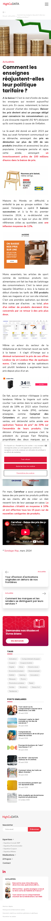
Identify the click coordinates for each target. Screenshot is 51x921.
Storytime (23, 687)
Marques (12, 679)
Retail (31, 683)
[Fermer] (46, 445)
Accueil (5, 16)
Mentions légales (8, 906)
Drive (21, 667)
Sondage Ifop (11, 550)
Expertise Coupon (10, 848)
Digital (11, 667)
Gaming (22, 675)
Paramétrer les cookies (9, 916)
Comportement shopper (31, 659)
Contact (7, 863)
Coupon (12, 663)
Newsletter (8, 825)
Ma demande (17, 641)
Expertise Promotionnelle (13, 846)
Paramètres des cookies (25, 473)
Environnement (34, 671)
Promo (23, 679)
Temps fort (36, 687)
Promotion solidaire (16, 683)
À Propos (8, 859)
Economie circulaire (16, 671)
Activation (13, 659)
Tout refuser (25, 459)
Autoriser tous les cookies (25, 466)
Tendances (13, 691)
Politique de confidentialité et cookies (14, 910)
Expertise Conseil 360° (12, 843)
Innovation (34, 675)
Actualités (12, 16)
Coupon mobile (26, 663)
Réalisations (9, 855)
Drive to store (33, 667)
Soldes (11, 687)
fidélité (11, 675)
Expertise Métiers (10, 851)
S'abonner (34, 829)
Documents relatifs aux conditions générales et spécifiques (20, 913)
